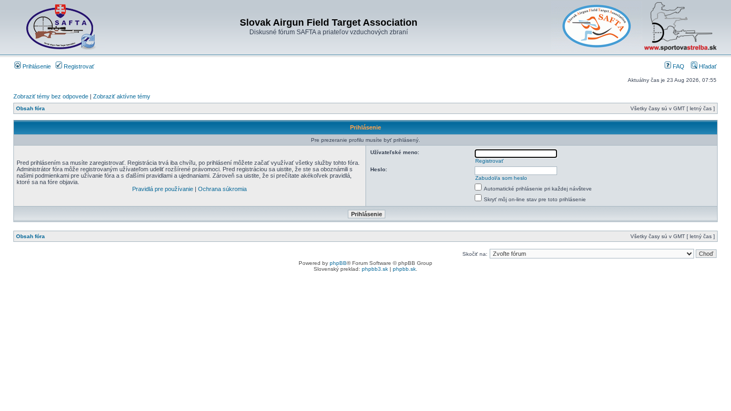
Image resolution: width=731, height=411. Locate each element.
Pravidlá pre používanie (162, 189)
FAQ (677, 66)
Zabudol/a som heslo (501, 178)
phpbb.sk (404, 269)
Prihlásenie (36, 66)
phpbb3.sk (375, 269)
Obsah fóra (30, 108)
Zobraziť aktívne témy (121, 96)
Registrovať (78, 66)
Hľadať (707, 66)
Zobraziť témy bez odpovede (50, 96)
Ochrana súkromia (222, 189)
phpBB (338, 263)
